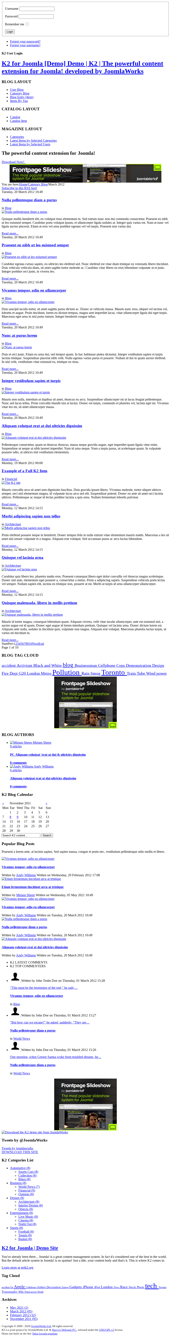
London (34, 673)
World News (21, 1038)
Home (23, 184)
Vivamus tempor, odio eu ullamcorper (34, 290)
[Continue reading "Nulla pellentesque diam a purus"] (24, 919)
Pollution (67, 672)
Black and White (48, 665)
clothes (41, 1287)
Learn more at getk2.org (17, 1267)
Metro (46, 673)
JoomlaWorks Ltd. (41, 1326)
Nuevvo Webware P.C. (64, 1329)
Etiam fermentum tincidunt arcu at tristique (33, 887)
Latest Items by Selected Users (30, 144)
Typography (10, 1291)
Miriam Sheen (25, 895)
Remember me (14, 24)
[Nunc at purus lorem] (17, 347)
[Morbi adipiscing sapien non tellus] (26, 528)
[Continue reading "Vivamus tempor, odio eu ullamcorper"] (28, 858)
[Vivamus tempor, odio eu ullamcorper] (28, 302)
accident (9, 665)
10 (30, 643)
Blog (8, 208)
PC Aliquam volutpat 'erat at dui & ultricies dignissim (48, 754)
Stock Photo (137, 1287)
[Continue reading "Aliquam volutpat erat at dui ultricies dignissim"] (34, 939)
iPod (97, 1287)
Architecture (13, 524)
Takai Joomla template (45, 1333)
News (117, 1287)
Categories (17, 137)
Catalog (15, 117)
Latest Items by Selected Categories (33, 140)
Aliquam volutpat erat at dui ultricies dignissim (42, 426)
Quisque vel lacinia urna (22, 557)
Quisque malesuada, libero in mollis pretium (39, 603)
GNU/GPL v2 (106, 1329)
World (40, 1291)
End (41, 643)
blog (69, 665)
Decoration (54, 1287)
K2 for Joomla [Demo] (82, 67)
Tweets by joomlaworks (17, 1148)
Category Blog (19, 93)
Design (158, 665)
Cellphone (107, 665)
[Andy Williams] (22, 766)
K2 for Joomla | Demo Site (30, 1248)
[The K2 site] (11, 482)
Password (11, 16)
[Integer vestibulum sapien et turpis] (26, 392)
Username (11, 8)
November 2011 (24, 1319)
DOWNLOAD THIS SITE (20, 1152)
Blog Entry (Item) (21, 97)
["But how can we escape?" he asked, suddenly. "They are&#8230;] (15, 1015)
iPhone (88, 1287)
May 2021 (19, 1307)
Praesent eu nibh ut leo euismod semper (35, 245)
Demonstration (139, 665)
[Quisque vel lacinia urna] (19, 569)
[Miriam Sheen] (21, 742)
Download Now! (13, 162)
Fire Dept (10, 673)
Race (124, 1287)
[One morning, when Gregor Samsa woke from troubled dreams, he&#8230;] (15, 1050)
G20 (23, 673)
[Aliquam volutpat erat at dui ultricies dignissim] (34, 437)
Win (21, 1291)
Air (12, 1287)
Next (35, 643)
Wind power (156, 673)
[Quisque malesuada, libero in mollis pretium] (32, 614)
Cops (121, 665)
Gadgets (76, 1287)
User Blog (17, 89)
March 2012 (21, 1311)
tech (152, 1286)
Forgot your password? (25, 41)
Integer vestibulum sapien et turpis (31, 380)
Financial (11, 479)
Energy (65, 1287)
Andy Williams (26, 875)
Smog (96, 673)
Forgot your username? (25, 45)
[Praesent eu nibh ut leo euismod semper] (29, 257)
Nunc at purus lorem (19, 335)
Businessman (86, 665)
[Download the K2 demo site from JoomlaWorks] (35, 1132)
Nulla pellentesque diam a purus (29, 200)
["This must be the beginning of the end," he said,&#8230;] (15, 980)
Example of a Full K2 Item (24, 471)
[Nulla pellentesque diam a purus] (24, 212)
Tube (141, 673)
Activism (25, 665)
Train (132, 673)
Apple (20, 1286)
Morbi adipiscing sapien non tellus (31, 516)
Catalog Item (18, 121)
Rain (86, 673)
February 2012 (23, 1315)
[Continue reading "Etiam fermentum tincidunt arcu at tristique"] (31, 879)
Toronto (114, 672)
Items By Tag (19, 101)
